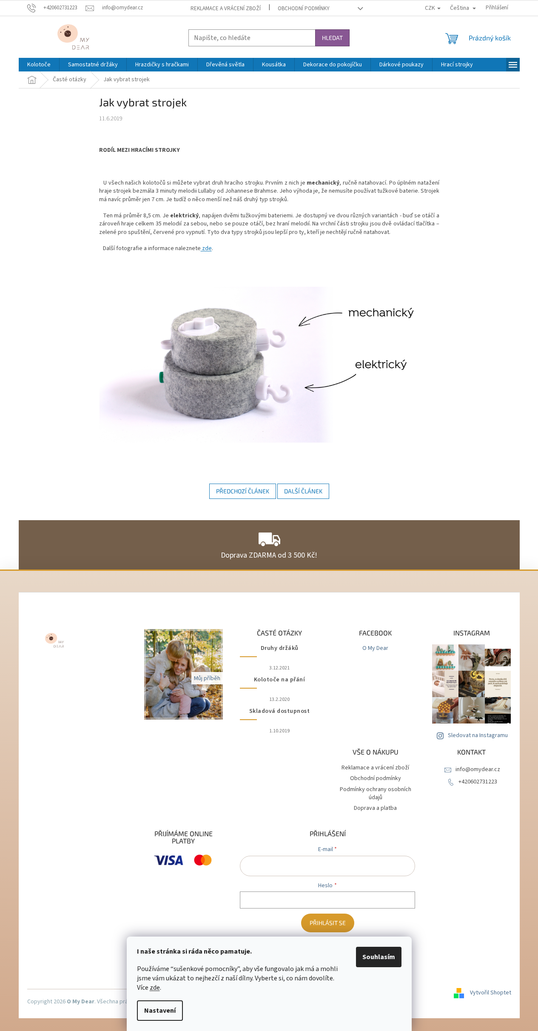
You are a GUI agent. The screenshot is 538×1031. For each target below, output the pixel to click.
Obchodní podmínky (304, 8)
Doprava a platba (375, 808)
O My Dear (375, 648)
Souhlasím (378, 957)
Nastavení (160, 1010)
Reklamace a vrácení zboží (226, 8)
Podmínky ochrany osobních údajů (375, 793)
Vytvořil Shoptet (490, 992)
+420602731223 (477, 782)
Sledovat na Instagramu (478, 735)
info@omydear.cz (477, 769)
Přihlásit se (328, 922)
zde (155, 987)
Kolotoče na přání (279, 680)
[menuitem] (39, 64)
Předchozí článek (242, 491)
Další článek (303, 491)
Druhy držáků (280, 648)
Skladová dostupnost (279, 711)
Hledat (332, 37)
